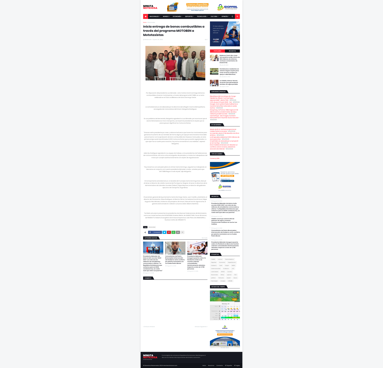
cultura (220, 259)
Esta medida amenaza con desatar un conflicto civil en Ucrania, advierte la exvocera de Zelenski (224, 147)
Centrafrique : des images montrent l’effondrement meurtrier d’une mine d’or (224, 117)
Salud (235, 278)
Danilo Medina (229, 259)
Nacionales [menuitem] (154, 16)
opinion (229, 275)
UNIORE (230, 281)
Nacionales (151, 22)
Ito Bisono (226, 268)
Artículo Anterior (149, 327)
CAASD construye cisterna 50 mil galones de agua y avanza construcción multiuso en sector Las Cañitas (224, 221)
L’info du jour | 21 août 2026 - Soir (221, 102)
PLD (235, 275)
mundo (230, 271)
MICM (222, 271)
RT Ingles (237, 365)
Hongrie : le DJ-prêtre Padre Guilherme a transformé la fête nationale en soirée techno (224, 106)
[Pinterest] (169, 232)
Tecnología (214, 281)
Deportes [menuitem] (189, 16)
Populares (217, 51)
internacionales (215, 268)
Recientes (232, 51)
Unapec (223, 281)
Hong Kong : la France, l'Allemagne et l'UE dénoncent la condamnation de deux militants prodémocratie (224, 112)
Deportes (213, 262)
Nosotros (211, 365)
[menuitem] (145, 16)
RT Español (228, 365)
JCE (233, 268)
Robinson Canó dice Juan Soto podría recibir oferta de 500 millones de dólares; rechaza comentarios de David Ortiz (230, 59)
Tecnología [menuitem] (201, 16)
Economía (222, 262)
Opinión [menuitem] (225, 16)
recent (228, 278)
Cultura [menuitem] (214, 16)
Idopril (227, 265)
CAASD (213, 259)
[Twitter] (164, 232)
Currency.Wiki (214, 158)
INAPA (233, 265)
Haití (221, 265)
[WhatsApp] (173, 232)
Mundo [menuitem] (166, 16)
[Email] (178, 232)
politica (213, 278)
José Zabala (214, 271)
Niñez (222, 275)
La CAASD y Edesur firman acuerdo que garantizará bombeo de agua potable (229, 82)
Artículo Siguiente (200, 327)
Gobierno (213, 265)
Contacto (219, 365)
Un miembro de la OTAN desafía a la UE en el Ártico (224, 134)
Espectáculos (232, 262)
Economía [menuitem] (177, 16)
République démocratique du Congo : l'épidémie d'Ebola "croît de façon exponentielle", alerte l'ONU (223, 98)
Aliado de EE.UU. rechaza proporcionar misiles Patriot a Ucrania (223, 130)
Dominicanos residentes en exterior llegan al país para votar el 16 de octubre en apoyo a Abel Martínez (229, 71)
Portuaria (221, 278)
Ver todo (204, 238)
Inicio (145, 22)
